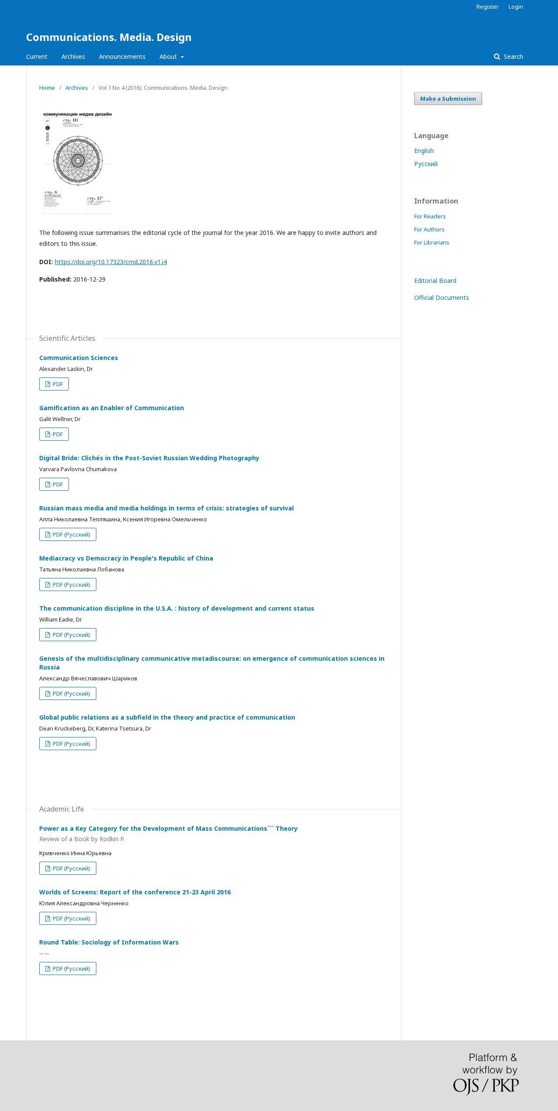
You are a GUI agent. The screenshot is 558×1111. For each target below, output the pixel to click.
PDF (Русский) (70, 534)
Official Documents (441, 297)
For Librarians (431, 242)
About (169, 56)
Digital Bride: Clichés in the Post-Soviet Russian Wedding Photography (149, 458)
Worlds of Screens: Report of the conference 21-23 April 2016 (135, 892)
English (424, 150)
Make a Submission (448, 98)
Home (47, 88)
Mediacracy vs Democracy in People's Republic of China (126, 558)
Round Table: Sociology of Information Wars (109, 942)
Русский (426, 164)
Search (512, 56)
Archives (73, 56)
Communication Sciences (78, 357)
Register (487, 6)
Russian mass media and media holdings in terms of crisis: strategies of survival (166, 508)
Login (516, 6)
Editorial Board (435, 280)
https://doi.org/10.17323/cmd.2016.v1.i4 (111, 262)
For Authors (429, 229)
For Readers (430, 216)
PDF (57, 384)
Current (37, 56)
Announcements (122, 56)
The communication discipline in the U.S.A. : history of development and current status (176, 608)
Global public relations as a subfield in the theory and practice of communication (167, 717)
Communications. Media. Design (109, 37)
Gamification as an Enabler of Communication (111, 408)
